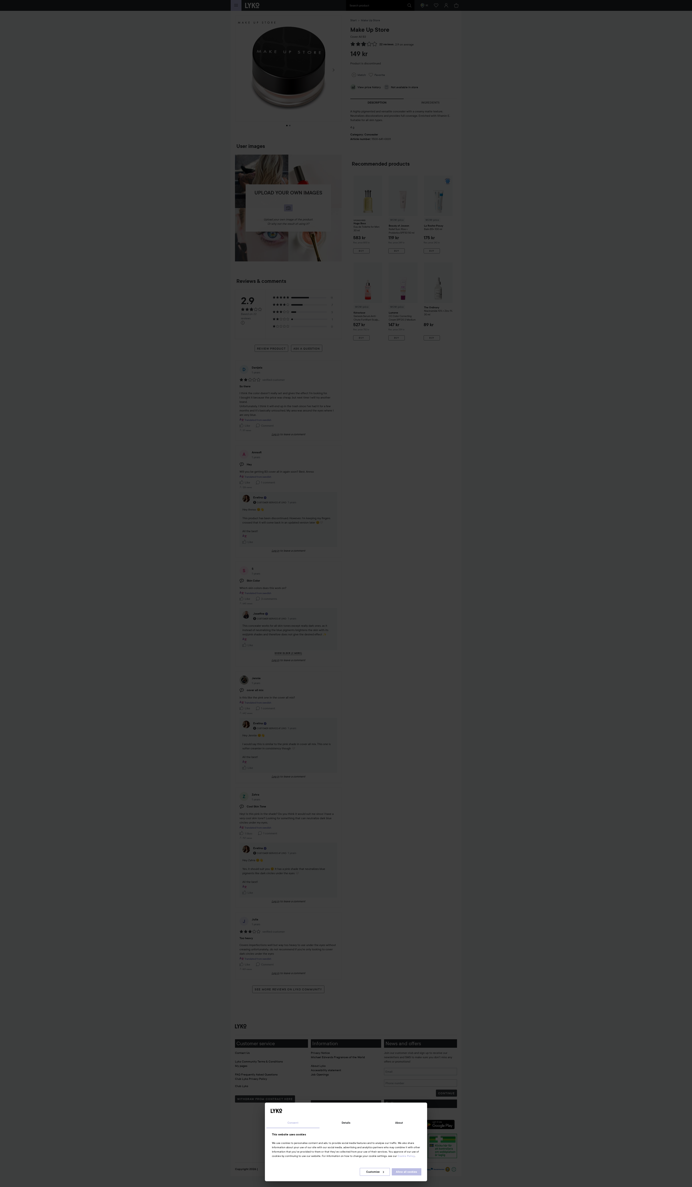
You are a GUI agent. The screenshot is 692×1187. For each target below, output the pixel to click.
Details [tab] (346, 1122)
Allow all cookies (406, 1171)
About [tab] (399, 1122)
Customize (373, 1171)
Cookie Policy (406, 1156)
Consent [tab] (292, 1122)
